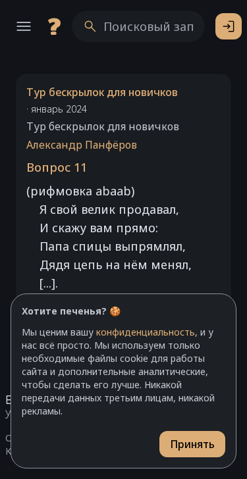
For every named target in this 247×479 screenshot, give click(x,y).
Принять (192, 444)
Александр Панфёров (81, 145)
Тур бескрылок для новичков (102, 92)
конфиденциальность (145, 332)
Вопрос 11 (56, 167)
